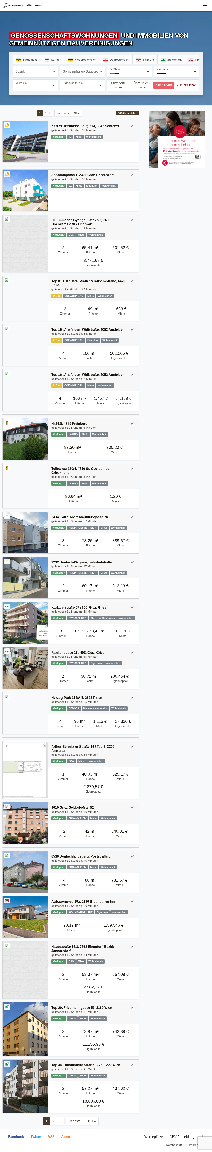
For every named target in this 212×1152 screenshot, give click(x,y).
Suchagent (164, 85)
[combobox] (35, 72)
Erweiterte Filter (118, 85)
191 (76, 113)
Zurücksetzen (187, 85)
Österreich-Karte (142, 85)
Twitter (36, 1137)
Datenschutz (174, 1144)
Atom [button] (65, 1137)
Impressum (196, 1144)
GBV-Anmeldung (182, 1137)
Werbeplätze (153, 1137)
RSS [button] (51, 1137)
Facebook (16, 1137)
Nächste (62, 113)
